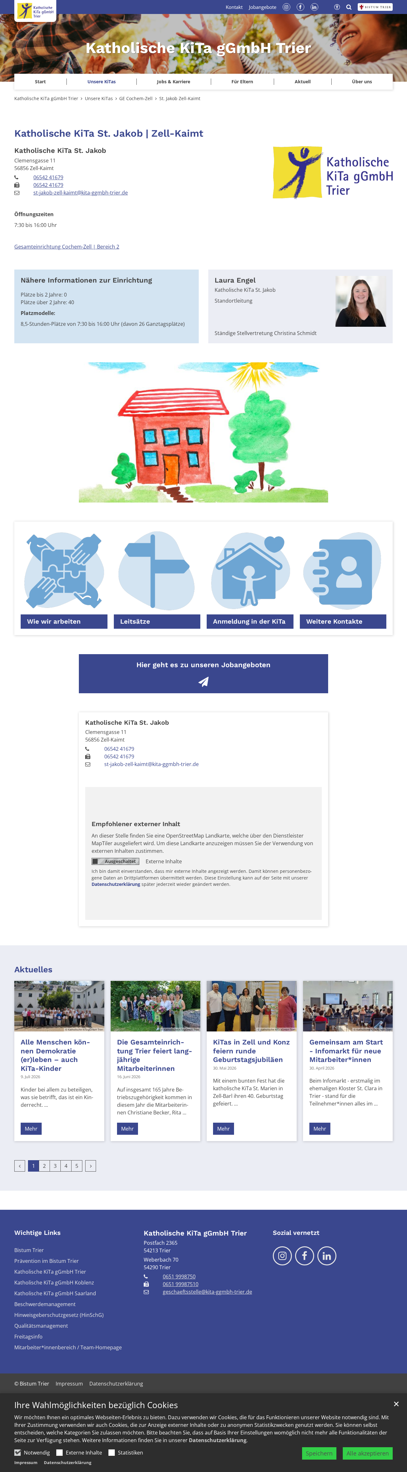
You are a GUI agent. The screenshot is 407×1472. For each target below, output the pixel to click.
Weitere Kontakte (334, 621)
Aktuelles (33, 969)
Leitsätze (135, 621)
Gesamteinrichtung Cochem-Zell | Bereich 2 (66, 246)
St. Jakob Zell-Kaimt (179, 98)
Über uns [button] (362, 82)
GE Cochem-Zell (136, 98)
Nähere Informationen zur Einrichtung (86, 280)
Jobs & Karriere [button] (173, 82)
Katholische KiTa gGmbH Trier (46, 98)
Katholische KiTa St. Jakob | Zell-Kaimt (108, 133)
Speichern (319, 1453)
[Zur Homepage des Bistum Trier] (375, 7)
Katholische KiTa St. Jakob (60, 150)
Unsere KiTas (99, 98)
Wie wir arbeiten (54, 621)
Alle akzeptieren (368, 1453)
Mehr (31, 1128)
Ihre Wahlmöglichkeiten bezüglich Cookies (96, 1405)
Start (40, 82)
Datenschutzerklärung (217, 1440)
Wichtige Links (37, 1232)
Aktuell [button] (303, 82)
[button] (101, 81)
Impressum (26, 1462)
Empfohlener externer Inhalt (136, 824)
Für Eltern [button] (242, 82)
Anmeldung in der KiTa (249, 621)
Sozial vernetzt (296, 1232)
